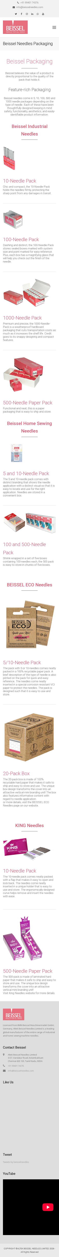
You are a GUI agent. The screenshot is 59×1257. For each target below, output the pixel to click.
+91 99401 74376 (16, 1065)
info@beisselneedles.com (21, 1070)
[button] (54, 27)
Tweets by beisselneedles (16, 1161)
